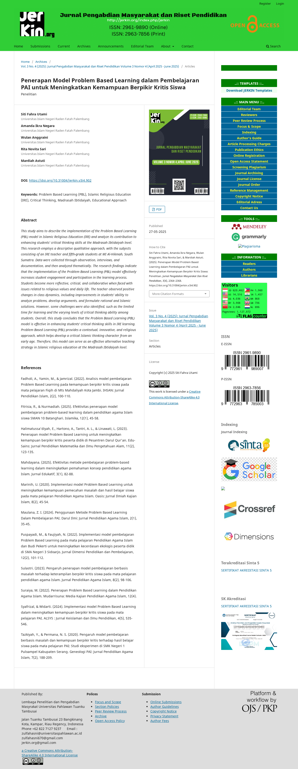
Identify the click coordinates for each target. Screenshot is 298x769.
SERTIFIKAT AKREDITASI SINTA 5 (246, 570)
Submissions (40, 46)
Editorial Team (142, 46)
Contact (187, 46)
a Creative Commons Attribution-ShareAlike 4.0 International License (50, 752)
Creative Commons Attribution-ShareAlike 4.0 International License (174, 397)
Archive (101, 716)
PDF (159, 209)
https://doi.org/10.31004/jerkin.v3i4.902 (60, 180)
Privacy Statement (164, 716)
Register (265, 3)
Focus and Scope (108, 702)
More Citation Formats (168, 294)
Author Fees (159, 721)
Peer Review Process (111, 711)
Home (18, 46)
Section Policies (107, 706)
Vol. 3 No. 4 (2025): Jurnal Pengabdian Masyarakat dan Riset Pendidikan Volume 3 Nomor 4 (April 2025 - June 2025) (100, 66)
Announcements (111, 46)
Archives (84, 46)
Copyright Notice (163, 711)
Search (275, 46)
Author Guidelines (164, 706)
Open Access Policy (110, 721)
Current (64, 46)
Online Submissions (166, 702)
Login (280, 3)
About (166, 46)
